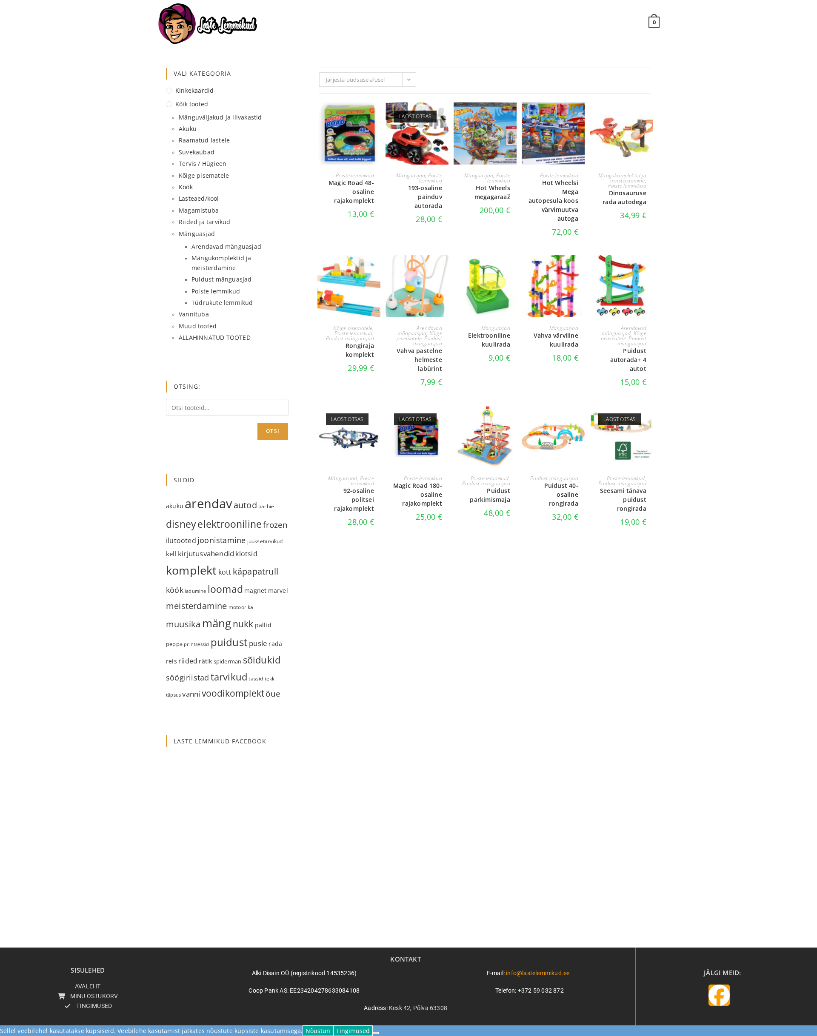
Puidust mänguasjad (350, 338)
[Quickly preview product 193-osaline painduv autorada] (444, 116)
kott (224, 572)
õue (273, 693)
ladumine (195, 591)
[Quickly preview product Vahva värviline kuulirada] (580, 269)
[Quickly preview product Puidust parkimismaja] (512, 419)
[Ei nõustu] (376, 1033)
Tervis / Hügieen (202, 163)
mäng (216, 623)
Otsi (273, 431)
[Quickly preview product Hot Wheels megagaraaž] (512, 116)
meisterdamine (196, 606)
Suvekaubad (196, 152)
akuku (174, 506)
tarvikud (229, 677)
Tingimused (353, 1031)
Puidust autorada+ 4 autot (628, 360)
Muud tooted (198, 326)
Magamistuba (199, 210)
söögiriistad (187, 677)
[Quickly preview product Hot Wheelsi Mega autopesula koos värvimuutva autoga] (580, 116)
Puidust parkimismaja (490, 495)
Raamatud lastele (204, 140)
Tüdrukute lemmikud (222, 303)
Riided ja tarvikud (205, 222)
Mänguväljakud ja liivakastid (220, 117)
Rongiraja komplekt (360, 350)
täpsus (173, 695)
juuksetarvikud (265, 541)
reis (171, 661)
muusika (183, 624)
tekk (270, 678)
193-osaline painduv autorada (425, 197)
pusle (258, 643)
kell (171, 553)
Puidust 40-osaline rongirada (561, 494)
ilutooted (181, 540)
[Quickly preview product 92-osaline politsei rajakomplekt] (376, 419)
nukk (243, 624)
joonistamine (221, 540)
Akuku (188, 129)
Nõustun (318, 1031)
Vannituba (194, 314)
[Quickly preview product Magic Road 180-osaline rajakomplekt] (444, 419)
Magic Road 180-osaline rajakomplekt (417, 494)
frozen (275, 524)
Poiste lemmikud (355, 175)
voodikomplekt (233, 693)
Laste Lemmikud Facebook (220, 741)
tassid (256, 678)
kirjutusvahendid (206, 553)
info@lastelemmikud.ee (537, 973)
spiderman (228, 661)
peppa (174, 644)
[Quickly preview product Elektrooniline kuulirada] (512, 269)
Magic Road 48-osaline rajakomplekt (351, 192)
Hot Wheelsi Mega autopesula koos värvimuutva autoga (553, 200)
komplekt (191, 570)
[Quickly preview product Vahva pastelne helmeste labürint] (444, 269)
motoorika (241, 607)
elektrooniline (229, 524)
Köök (186, 187)
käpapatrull (255, 571)
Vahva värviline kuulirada (556, 339)
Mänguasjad (410, 175)
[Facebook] (719, 995)
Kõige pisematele (352, 328)
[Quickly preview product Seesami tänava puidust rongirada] (648, 419)
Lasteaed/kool (199, 198)
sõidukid (262, 659)
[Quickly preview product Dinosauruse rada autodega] (648, 116)
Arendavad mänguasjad (419, 330)
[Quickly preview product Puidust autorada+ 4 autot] (648, 269)
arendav (208, 503)
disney (181, 524)
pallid (263, 625)
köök (174, 589)
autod (245, 505)
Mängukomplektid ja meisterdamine (622, 178)
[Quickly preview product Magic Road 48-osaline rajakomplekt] (376, 116)
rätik (205, 661)
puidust (229, 642)
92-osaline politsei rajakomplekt (354, 499)
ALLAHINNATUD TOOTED (215, 337)
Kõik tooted (191, 104)
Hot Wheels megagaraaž (492, 192)
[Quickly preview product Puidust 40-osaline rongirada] (580, 419)
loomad (225, 589)
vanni (191, 694)
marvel (278, 591)
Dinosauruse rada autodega (624, 197)
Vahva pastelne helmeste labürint (419, 360)
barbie (266, 506)
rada (275, 644)
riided (187, 661)
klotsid (246, 553)
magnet (255, 590)
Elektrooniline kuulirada (489, 339)
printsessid (196, 644)
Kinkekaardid (194, 90)
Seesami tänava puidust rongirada (623, 499)
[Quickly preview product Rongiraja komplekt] (376, 269)
